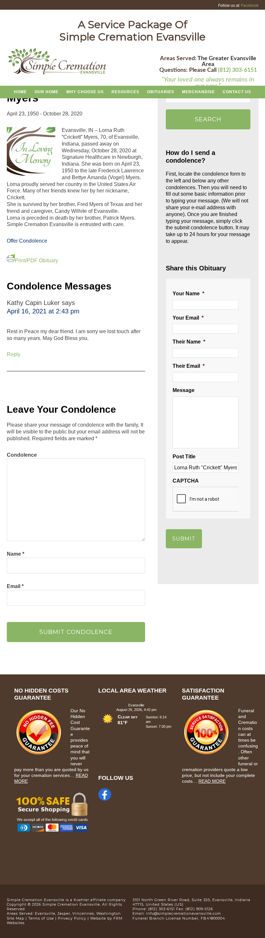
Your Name (188, 293)
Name (15, 554)
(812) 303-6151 (237, 70)
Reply (13, 354)
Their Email (189, 366)
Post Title (184, 456)
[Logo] (57, 73)
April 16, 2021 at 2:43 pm (43, 311)
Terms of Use (41, 918)
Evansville (45, 913)
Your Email (188, 318)
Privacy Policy (72, 918)
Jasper (64, 913)
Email (15, 586)
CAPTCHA (186, 481)
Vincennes (83, 913)
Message (184, 390)
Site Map (15, 918)
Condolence (22, 455)
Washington (108, 913)
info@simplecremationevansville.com (183, 913)
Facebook (250, 5)
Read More (212, 781)
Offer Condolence (27, 241)
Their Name (189, 341)
